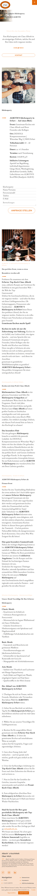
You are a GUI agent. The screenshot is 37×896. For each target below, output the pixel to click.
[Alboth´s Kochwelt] (5, 5)
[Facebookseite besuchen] (3, 872)
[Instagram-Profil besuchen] (9, 872)
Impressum (25, 880)
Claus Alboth (8, 883)
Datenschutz (25, 877)
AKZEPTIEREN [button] (23, 893)
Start (5, 880)
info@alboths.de (10, 829)
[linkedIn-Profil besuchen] (15, 872)
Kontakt (18, 55)
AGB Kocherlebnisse (28, 883)
